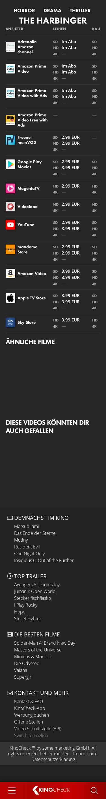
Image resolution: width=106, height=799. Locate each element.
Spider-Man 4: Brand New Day (44, 643)
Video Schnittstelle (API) (37, 728)
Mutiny (21, 540)
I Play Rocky (25, 605)
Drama (52, 10)
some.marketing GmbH (65, 748)
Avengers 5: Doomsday (37, 584)
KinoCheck (20, 748)
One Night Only (29, 553)
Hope (19, 612)
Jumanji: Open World (35, 591)
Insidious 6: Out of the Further (44, 560)
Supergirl (23, 677)
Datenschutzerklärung (53, 759)
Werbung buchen (31, 715)
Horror (24, 10)
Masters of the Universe (38, 650)
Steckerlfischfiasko (32, 598)
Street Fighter (27, 618)
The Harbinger (53, 20)
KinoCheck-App (29, 708)
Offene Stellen (28, 722)
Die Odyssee (26, 663)
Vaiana (20, 670)
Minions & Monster (33, 656)
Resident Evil (27, 547)
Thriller (80, 10)
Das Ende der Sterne (35, 533)
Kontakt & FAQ (28, 701)
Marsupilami (26, 526)
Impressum (84, 753)
